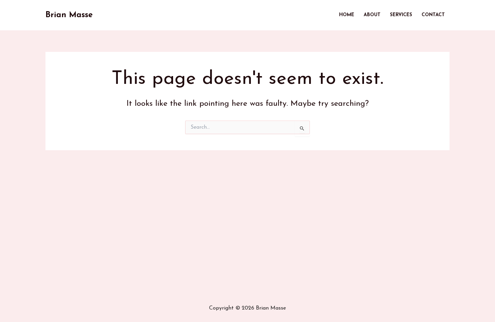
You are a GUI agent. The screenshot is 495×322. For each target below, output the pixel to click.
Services (401, 15)
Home (346, 15)
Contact (433, 15)
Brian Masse (69, 15)
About (372, 15)
